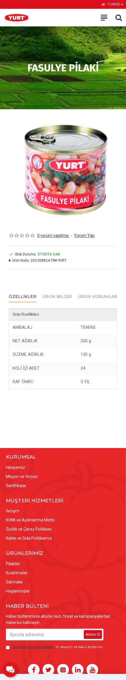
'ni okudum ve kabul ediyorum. (58, 647)
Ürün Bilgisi (57, 296)
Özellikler (22, 296)
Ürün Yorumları (98, 296)
